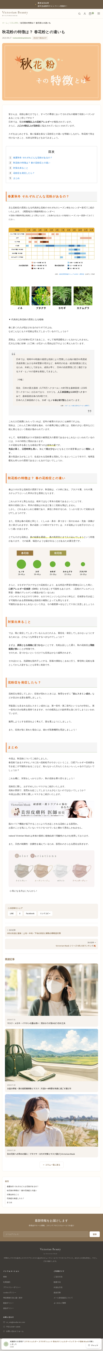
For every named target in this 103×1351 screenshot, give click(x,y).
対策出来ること (20, 168)
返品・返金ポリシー (59, 1342)
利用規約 (6, 1282)
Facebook (30, 913)
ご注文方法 (58, 1276)
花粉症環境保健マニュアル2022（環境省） (72, 274)
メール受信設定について (63, 1297)
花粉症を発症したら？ (24, 173)
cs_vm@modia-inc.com (15, 1322)
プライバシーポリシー (12, 1287)
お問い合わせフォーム (15, 1331)
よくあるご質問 (60, 1303)
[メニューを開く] (99, 13)
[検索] (79, 13)
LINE (12, 913)
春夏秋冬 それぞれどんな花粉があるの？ (32, 157)
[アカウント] (84, 13)
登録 (95, 1234)
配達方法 (57, 1282)
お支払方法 (58, 1287)
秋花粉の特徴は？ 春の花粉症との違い (31, 163)
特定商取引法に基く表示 (12, 1297)
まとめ (16, 178)
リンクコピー (45, 913)
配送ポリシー (8, 1303)
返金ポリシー (8, 1308)
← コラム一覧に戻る (51, 1164)
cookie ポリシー (9, 1292)
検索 (5, 1276)
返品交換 (57, 1292)
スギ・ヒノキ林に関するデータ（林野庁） (77, 405)
